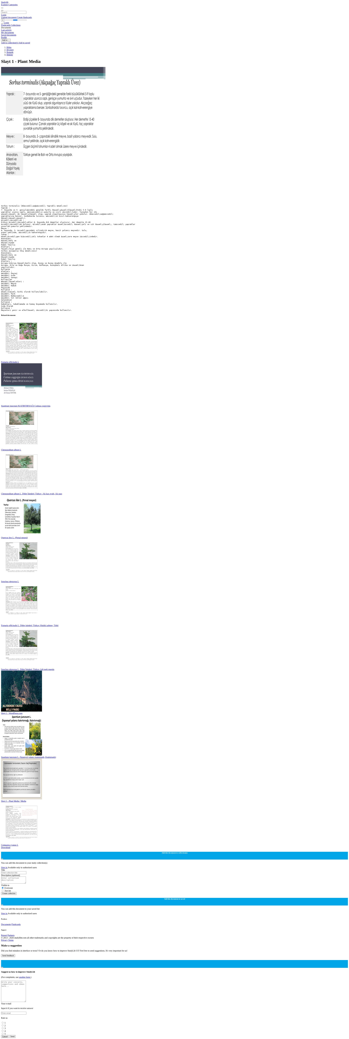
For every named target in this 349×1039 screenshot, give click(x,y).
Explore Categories (9, 5)
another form (25, 977)
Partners (10, 935)
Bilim (9, 47)
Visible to (5, 885)
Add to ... (6, 40)
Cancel (5, 1036)
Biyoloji (10, 50)
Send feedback (8, 956)
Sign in (4, 867)
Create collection (8, 893)
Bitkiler (10, 55)
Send (12, 1036)
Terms (10, 940)
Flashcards (6, 25)
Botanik (10, 52)
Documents (6, 924)
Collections (15, 25)
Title (3, 870)
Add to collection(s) (10, 43)
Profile (4, 37)
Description (10, 875)
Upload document (9, 17)
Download (5, 847)
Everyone (8, 888)
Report (4, 935)
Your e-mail (6, 1003)
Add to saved (24, 43)
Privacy (4, 940)
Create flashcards (24, 17)
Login (3, 15)
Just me (7, 891)
